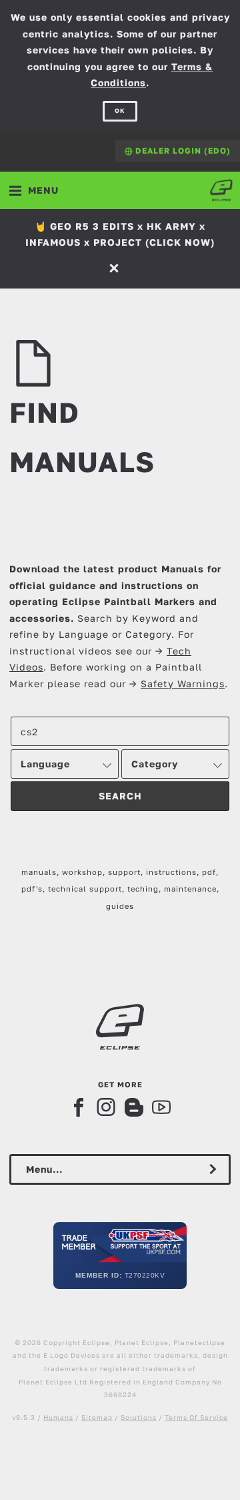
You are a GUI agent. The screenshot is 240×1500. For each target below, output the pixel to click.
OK (120, 110)
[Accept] (116, 267)
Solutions (139, 1417)
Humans (58, 1417)
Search (120, 795)
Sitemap (97, 1417)
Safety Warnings (183, 683)
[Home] (221, 190)
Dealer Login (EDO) (182, 151)
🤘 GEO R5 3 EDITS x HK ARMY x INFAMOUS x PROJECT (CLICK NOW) (120, 234)
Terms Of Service (196, 1417)
